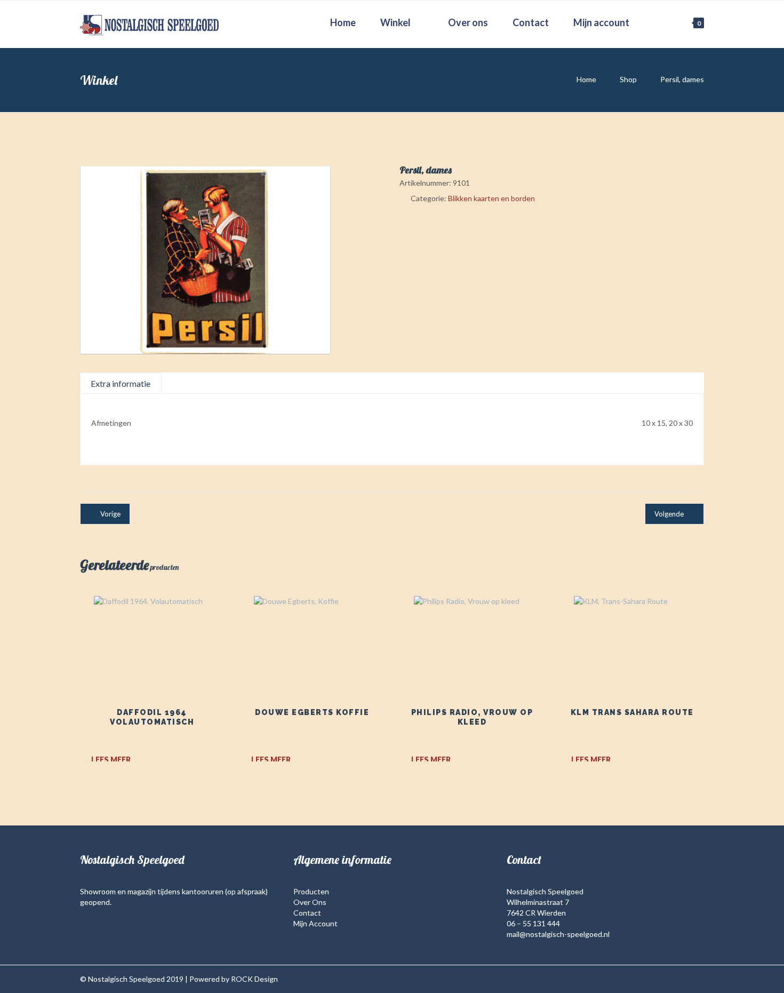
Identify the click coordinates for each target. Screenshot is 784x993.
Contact (531, 22)
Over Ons (309, 902)
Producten (311, 891)
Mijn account (601, 22)
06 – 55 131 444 (533, 923)
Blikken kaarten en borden (491, 198)
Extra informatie (120, 383)
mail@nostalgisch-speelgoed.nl (558, 934)
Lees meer (111, 759)
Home (343, 22)
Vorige (110, 514)
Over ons (468, 22)
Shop (628, 79)
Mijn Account (315, 923)
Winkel (395, 22)
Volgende (669, 514)
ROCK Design (254, 978)
